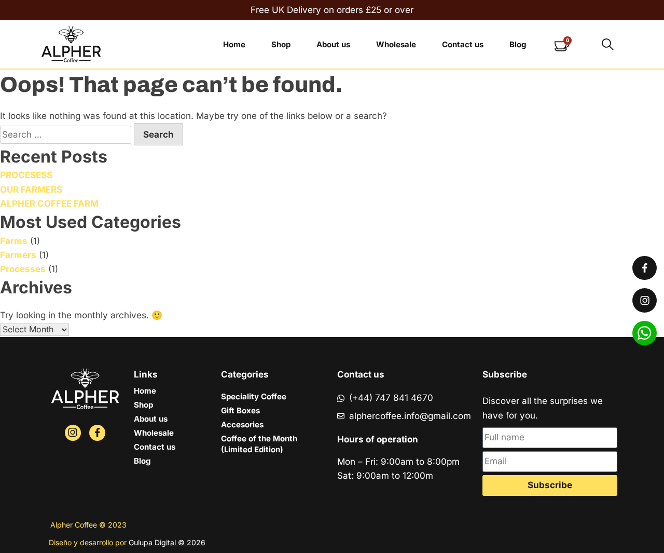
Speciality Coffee (253, 396)
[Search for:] (67, 134)
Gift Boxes (240, 410)
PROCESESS (26, 175)
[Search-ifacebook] (97, 433)
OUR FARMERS (31, 189)
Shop (280, 44)
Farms (13, 241)
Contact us (462, 44)
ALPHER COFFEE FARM (49, 203)
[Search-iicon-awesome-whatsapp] (644, 333)
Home (234, 44)
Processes (23, 269)
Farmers (18, 255)
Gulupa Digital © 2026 (167, 542)
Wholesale (396, 44)
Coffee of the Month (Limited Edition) (259, 444)
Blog (517, 44)
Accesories (242, 424)
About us (333, 44)
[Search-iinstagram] (73, 433)
